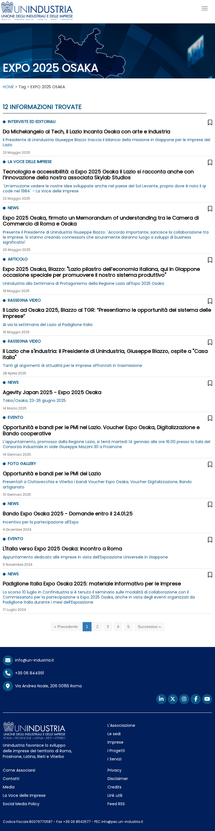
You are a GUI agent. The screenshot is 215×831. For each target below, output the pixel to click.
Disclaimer (118, 778)
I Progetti (116, 750)
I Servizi (114, 759)
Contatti (11, 778)
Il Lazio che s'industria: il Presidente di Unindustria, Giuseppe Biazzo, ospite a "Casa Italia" (105, 354)
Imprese (115, 742)
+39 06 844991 (28, 673)
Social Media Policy (21, 804)
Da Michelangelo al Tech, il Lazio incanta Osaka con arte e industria (86, 131)
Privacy (114, 770)
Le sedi (114, 734)
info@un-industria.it (33, 660)
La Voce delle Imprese (24, 795)
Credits (114, 787)
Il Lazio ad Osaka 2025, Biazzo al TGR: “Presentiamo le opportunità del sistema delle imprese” (107, 313)
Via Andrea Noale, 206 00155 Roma (47, 686)
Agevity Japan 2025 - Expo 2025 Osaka (52, 392)
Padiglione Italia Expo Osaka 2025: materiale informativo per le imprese (92, 583)
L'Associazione (121, 725)
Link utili (115, 795)
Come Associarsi (19, 770)
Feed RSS (116, 804)
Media (9, 787)
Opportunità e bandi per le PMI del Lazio (52, 473)
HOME (8, 87)
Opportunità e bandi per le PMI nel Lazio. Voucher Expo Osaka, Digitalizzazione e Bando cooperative (101, 430)
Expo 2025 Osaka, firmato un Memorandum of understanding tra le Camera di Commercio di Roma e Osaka (101, 220)
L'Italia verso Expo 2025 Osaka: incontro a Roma (62, 548)
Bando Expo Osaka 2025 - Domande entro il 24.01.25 (68, 513)
